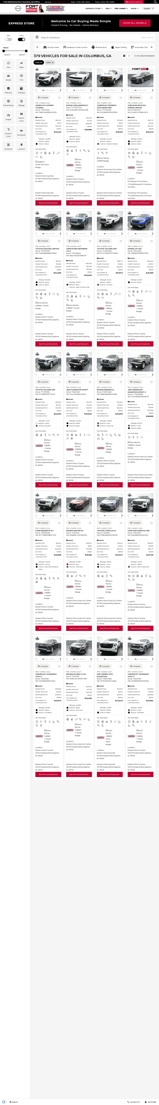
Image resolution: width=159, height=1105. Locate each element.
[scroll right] (151, 47)
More (133, 8)
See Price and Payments (48, 203)
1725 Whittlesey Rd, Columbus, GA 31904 (21, 2)
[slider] (3, 51)
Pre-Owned (120, 8)
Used (21, 35)
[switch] (8, 37)
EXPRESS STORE (93, 8)
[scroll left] (37, 47)
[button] (155, 2)
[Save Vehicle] (59, 98)
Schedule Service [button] (134, 2)
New (108, 8)
